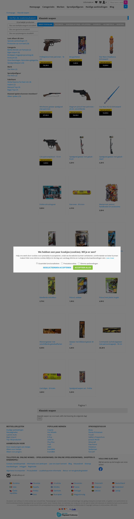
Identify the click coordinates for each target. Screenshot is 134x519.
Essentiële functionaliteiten (48, 263)
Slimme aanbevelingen (89, 263)
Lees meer (110, 258)
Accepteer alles (83, 267)
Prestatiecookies (69, 263)
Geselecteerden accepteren (57, 267)
